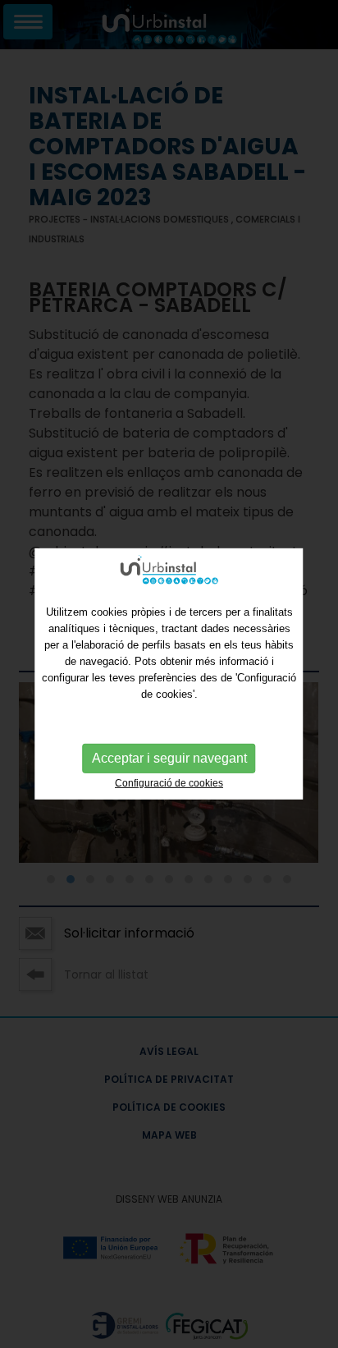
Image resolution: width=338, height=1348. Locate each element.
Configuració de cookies (169, 783)
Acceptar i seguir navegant (169, 758)
